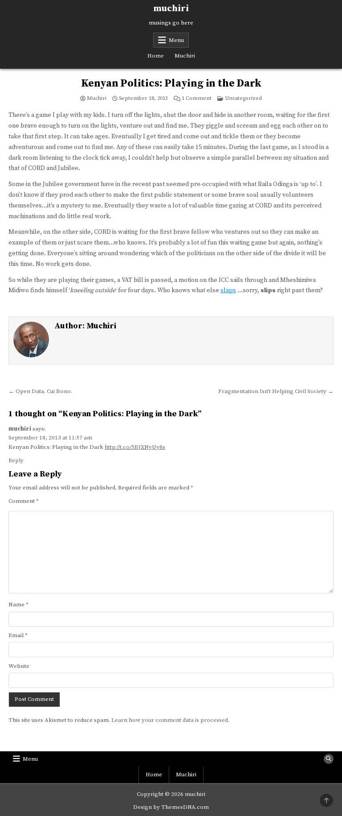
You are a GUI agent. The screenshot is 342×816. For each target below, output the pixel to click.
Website (18, 666)
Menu (176, 40)
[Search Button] (329, 759)
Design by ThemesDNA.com (171, 807)
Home (155, 55)
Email (18, 635)
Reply (16, 460)
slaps (228, 290)
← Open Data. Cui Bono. (40, 391)
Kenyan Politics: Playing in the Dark (171, 83)
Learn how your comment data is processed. (170, 720)
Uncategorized (243, 98)
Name (18, 604)
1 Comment (197, 98)
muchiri (171, 8)
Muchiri (185, 55)
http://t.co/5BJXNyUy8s (135, 447)
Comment (23, 501)
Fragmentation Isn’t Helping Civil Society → (276, 391)
